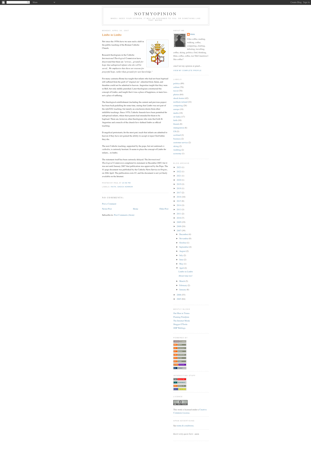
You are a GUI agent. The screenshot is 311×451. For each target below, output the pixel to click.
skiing (176, 146)
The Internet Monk (181, 320)
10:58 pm (126, 183)
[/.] (179, 382)
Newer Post (107, 208)
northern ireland (180, 101)
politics (176, 83)
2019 (179, 184)
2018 (179, 188)
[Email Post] (131, 183)
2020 (179, 179)
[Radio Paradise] (179, 389)
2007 (179, 230)
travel (175, 90)
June (181, 259)
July (181, 255)
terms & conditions (185, 425)
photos (176, 94)
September (184, 246)
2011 (179, 213)
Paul (192, 34)
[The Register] (179, 379)
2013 (179, 209)
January (183, 289)
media (176, 112)
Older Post (163, 208)
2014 (179, 205)
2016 (179, 196)
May (181, 263)
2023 (179, 167)
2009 (179, 222)
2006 (179, 294)
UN (174, 131)
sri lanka (177, 116)
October (183, 242)
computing (178, 105)
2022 (179, 171)
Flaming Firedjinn (181, 316)
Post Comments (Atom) (124, 214)
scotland (177, 134)
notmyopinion (155, 13)
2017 (179, 192)
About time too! (185, 275)
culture (176, 87)
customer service (180, 142)
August (182, 251)
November (184, 238)
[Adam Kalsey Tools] (179, 368)
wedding (177, 149)
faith (113, 187)
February (183, 285)
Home (135, 208)
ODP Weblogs (179, 327)
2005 (179, 298)
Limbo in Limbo (111, 35)
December (184, 234)
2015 (179, 200)
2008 (179, 226)
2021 (179, 175)
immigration (178, 127)
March (182, 281)
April (181, 267)
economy (177, 153)
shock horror (125, 187)
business (177, 138)
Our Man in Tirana (181, 313)
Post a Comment (109, 203)
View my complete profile (187, 70)
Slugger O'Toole (180, 324)
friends (176, 123)
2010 (179, 217)
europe (176, 109)
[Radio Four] (179, 386)
